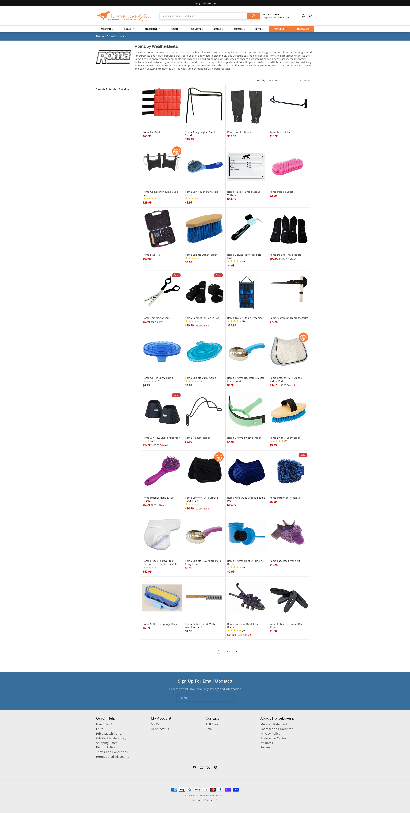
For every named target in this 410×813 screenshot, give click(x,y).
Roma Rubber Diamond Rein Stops (286, 625)
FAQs (99, 729)
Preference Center (273, 738)
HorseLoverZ (199, 795)
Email (210, 729)
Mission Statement (273, 724)
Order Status (160, 729)
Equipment (151, 28)
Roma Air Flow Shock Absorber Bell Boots (161, 439)
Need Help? (104, 724)
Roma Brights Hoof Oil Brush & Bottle (246, 562)
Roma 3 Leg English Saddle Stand (201, 134)
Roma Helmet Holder (197, 437)
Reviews (266, 747)
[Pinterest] (215, 768)
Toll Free (212, 724)
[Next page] (236, 651)
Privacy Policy (270, 733)
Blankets (196, 28)
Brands (112, 36)
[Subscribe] (230, 698)
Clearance (303, 28)
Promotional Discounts (112, 757)
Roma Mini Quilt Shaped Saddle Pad (246, 499)
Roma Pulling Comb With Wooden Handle (200, 625)
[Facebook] (194, 768)
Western (106, 28)
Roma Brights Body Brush (285, 437)
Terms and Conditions (112, 752)
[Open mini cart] (310, 15)
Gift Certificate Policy (111, 738)
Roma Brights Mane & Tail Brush (158, 499)
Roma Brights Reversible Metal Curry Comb (245, 379)
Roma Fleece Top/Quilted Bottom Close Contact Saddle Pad (160, 562)
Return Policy (105, 747)
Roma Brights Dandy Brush (201, 254)
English (127, 28)
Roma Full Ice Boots (239, 132)
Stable (217, 28)
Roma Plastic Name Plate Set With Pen (244, 193)
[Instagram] (201, 768)
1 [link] (219, 651)
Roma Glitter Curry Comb (158, 377)
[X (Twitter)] (208, 768)
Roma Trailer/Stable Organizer (245, 318)
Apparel (238, 28)
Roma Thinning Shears (156, 318)
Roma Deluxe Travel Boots (285, 254)
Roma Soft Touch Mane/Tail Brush (201, 193)
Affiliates (266, 743)
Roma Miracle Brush (282, 191)
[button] (117, 89)
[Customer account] (303, 15)
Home (100, 36)
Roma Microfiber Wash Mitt (286, 497)
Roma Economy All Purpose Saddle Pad (201, 499)
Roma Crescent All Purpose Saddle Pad (286, 379)
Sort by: (261, 80)
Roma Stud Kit (151, 254)
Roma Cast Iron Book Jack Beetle (242, 625)
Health (174, 28)
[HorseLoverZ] (124, 15)
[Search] (253, 16)
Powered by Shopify (215, 795)
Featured (279, 28)
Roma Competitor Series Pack (202, 318)
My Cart (156, 724)
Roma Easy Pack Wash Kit (285, 561)
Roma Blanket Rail (280, 132)
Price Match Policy (109, 733)
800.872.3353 (270, 14)
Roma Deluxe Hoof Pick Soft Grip (244, 256)
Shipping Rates (106, 743)
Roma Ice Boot (151, 132)
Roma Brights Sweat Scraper (244, 437)
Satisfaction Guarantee (276, 729)
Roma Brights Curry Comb (200, 377)
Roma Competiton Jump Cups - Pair (161, 193)
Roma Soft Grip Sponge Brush (160, 624)
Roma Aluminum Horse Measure (289, 318)
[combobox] (210, 16)
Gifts (258, 28)
